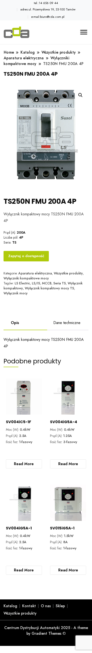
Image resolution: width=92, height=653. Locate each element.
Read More (24, 464)
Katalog (10, 606)
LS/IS (36, 283)
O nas (46, 606)
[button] (80, 95)
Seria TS (59, 283)
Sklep (60, 606)
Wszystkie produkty (68, 273)
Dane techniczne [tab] (66, 322)
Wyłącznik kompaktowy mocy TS (49, 288)
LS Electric (22, 283)
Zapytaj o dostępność (26, 256)
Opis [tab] (15, 322)
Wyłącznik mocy (16, 293)
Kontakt (29, 606)
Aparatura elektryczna (35, 273)
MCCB (46, 283)
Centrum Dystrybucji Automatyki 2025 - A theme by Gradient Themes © (46, 630)
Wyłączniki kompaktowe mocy (26, 278)
